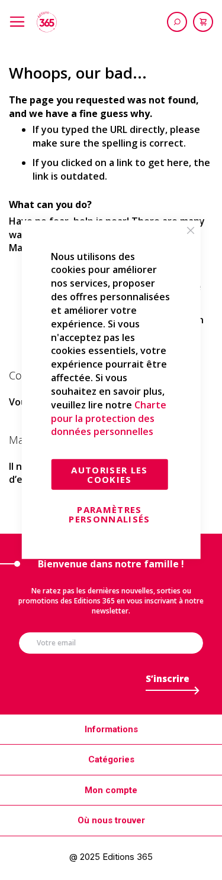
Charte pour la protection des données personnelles (108, 418)
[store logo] (46, 22)
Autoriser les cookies (109, 474)
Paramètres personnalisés (109, 514)
